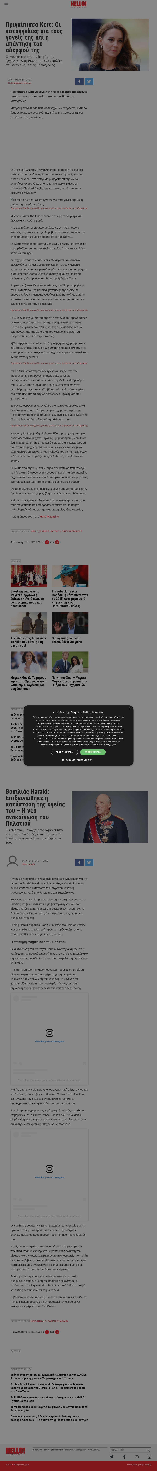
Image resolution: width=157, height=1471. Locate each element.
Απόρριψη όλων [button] (64, 752)
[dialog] (79, 735)
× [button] (130, 708)
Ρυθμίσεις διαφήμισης (83, 741)
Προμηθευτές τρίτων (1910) (75, 729)
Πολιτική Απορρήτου (106, 744)
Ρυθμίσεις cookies (88, 744)
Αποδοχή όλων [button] (93, 752)
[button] (79, 760)
